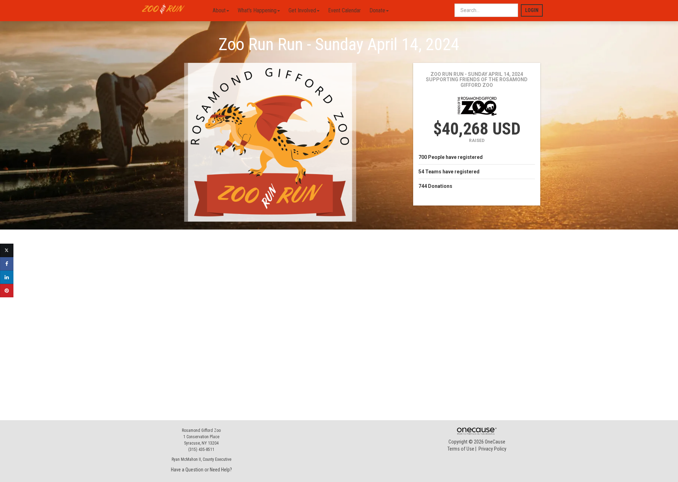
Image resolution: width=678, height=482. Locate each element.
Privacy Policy (492, 449)
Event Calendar (344, 10)
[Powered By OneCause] (476, 431)
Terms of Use (460, 449)
